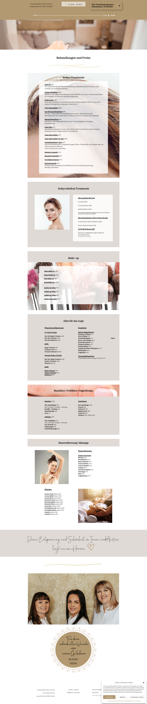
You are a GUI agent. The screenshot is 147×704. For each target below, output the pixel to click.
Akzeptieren (109, 697)
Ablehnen (122, 697)
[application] (73, 15)
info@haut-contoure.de (73, 692)
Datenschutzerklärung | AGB (100, 690)
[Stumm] (108, 15)
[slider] (112, 15)
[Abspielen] (34, 15)
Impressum (138, 701)
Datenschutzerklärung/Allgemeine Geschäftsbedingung (121, 701)
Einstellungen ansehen (137, 697)
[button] (143, 682)
